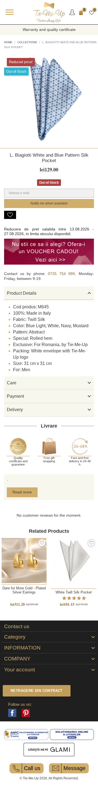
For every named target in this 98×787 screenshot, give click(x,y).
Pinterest (26, 713)
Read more (22, 492)
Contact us (16, 626)
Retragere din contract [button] (37, 691)
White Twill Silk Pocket (74, 592)
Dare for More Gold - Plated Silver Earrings (24, 590)
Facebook (12, 713)
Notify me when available (49, 203)
